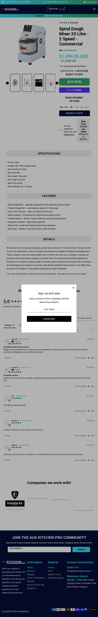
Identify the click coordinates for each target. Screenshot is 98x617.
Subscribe (49, 319)
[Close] (73, 287)
